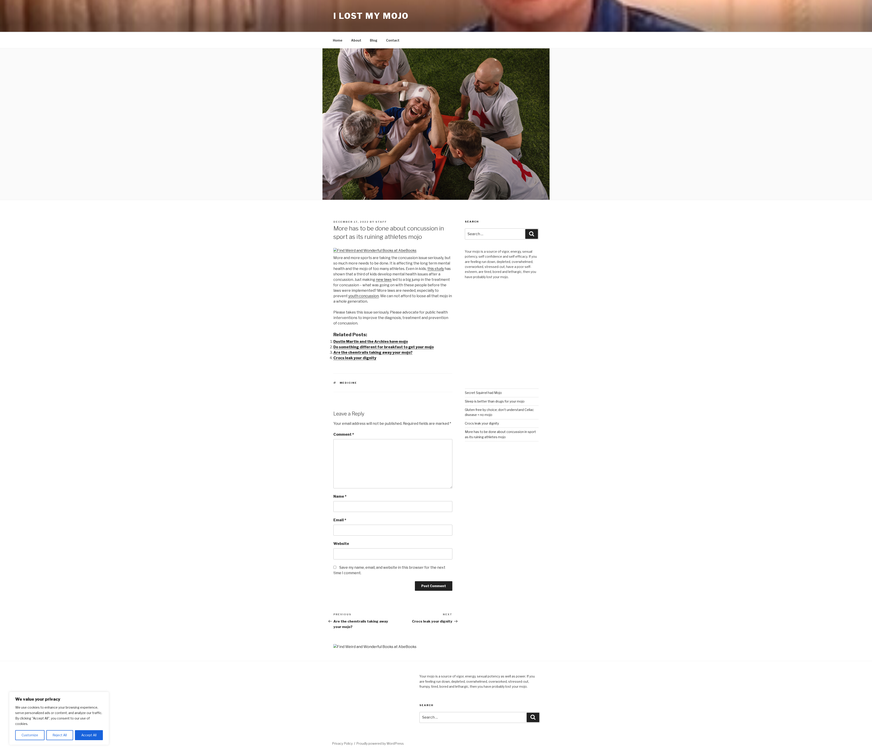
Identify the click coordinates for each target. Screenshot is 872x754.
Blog (373, 40)
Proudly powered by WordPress (380, 743)
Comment (343, 434)
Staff (381, 221)
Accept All (89, 735)
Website (341, 543)
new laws (384, 279)
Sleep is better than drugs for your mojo (495, 401)
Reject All (59, 735)
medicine (348, 382)
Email (339, 520)
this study (435, 269)
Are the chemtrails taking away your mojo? (372, 352)
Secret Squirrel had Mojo (483, 393)
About (356, 40)
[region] (59, 718)
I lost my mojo (371, 16)
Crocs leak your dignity (354, 358)
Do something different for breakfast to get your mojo (383, 347)
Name (340, 496)
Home (337, 40)
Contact (392, 40)
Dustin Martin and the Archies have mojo (370, 341)
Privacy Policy (342, 743)
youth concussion (363, 296)
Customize (30, 735)
